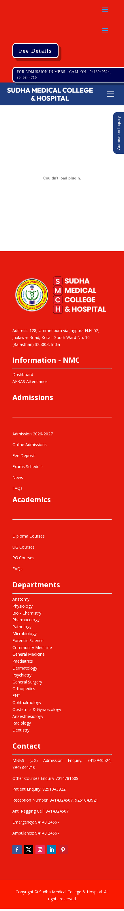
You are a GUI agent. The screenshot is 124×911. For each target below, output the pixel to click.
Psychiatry (21, 675)
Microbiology (24, 633)
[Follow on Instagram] (40, 849)
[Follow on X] (28, 849)
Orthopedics (23, 688)
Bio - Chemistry (26, 613)
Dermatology (24, 668)
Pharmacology (26, 619)
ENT (16, 695)
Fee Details (35, 50)
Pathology (21, 626)
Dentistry (20, 730)
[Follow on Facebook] (17, 849)
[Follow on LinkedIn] (51, 849)
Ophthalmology (26, 702)
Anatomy (20, 599)
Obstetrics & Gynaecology (36, 709)
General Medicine (28, 654)
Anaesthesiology (27, 716)
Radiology (21, 723)
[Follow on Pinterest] (63, 849)
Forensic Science (28, 640)
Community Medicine (32, 647)
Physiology (22, 606)
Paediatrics (22, 661)
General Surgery (27, 682)
